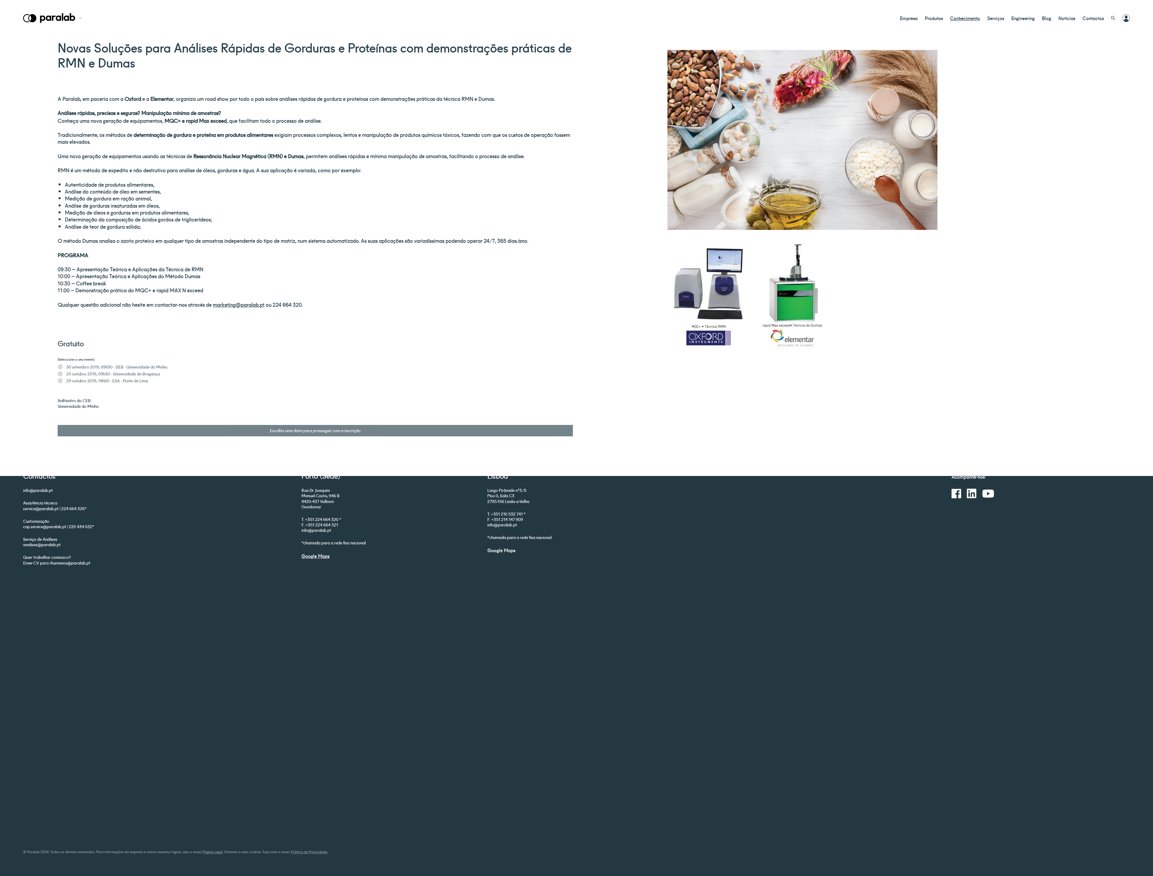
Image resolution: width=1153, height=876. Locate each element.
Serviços (995, 18)
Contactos (1093, 18)
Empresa (909, 18)
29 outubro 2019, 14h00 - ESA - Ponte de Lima (107, 381)
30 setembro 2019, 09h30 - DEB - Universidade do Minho (117, 367)
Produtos (934, 18)
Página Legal (213, 851)
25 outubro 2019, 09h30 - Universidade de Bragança (113, 374)
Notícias (1066, 18)
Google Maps (315, 555)
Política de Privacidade (309, 851)
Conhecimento (965, 18)
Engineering (1023, 18)
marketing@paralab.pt (239, 304)
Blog (1046, 18)
